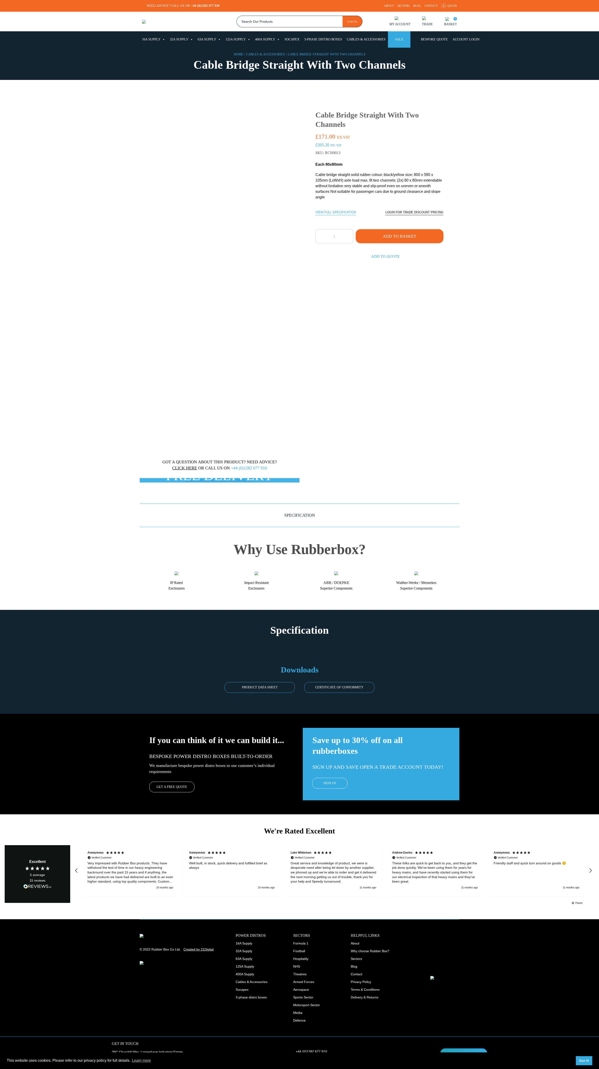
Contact (431, 5)
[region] (333, 870)
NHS (296, 966)
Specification (299, 515)
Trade (427, 24)
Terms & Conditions (365, 989)
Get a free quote (172, 787)
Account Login (466, 39)
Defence (299, 1020)
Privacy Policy (361, 982)
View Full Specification (335, 212)
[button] (76, 870)
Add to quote (385, 256)
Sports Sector (303, 997)
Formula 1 (300, 943)
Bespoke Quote (434, 39)
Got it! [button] (584, 1060)
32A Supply (179, 39)
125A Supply (236, 39)
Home (238, 54)
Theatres (300, 974)
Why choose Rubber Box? (370, 951)
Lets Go (352, 21)
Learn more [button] (141, 1060)
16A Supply (151, 39)
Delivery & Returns (364, 997)
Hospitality (300, 959)
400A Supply (265, 39)
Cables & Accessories (366, 39)
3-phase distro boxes (323, 39)
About (389, 5)
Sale (399, 39)
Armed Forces (303, 982)
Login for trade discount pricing (414, 212)
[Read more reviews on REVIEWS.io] (37, 886)
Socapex (292, 39)
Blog (417, 5)
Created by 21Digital (198, 949)
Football (299, 951)
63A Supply (207, 39)
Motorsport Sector (306, 1005)
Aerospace (301, 989)
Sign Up (329, 783)
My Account (400, 24)
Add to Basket (399, 236)
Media (297, 1013)
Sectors (403, 5)
